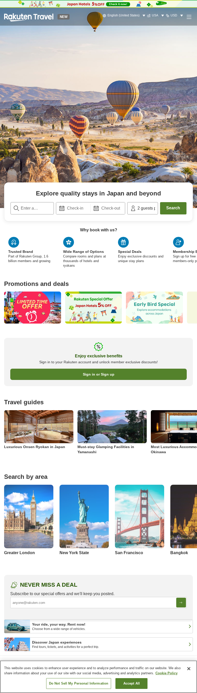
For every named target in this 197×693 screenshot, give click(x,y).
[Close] (188, 668)
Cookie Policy (166, 673)
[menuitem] (125, 16)
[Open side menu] (189, 17)
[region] (98, 676)
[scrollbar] (98, 256)
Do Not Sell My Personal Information (79, 683)
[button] (28, 17)
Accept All (131, 683)
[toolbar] (90, 208)
